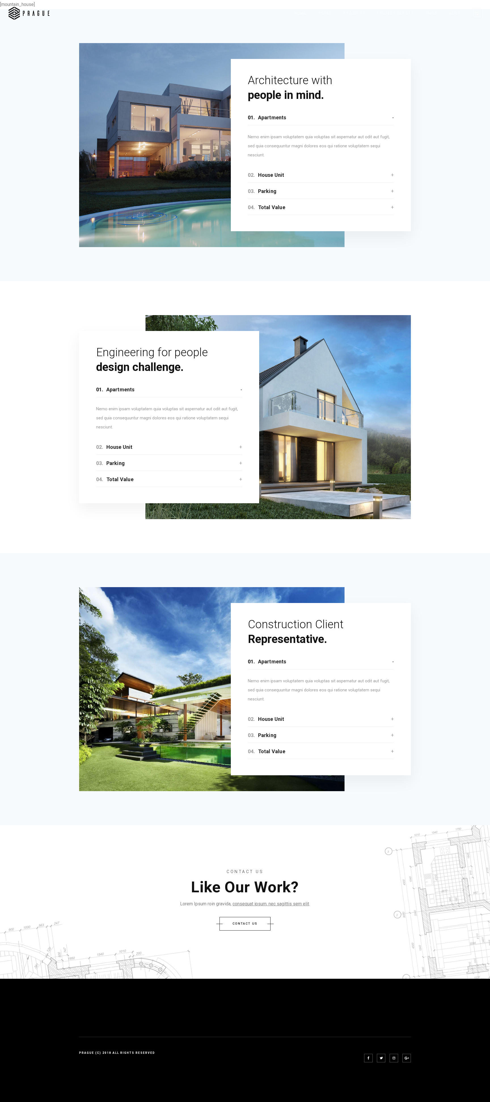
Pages (325, 13)
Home (300, 13)
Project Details (395, 13)
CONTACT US (245, 923)
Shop (431, 13)
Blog (455, 13)
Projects (354, 13)
